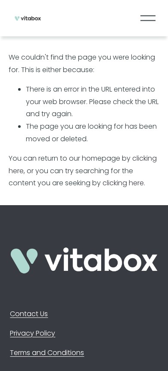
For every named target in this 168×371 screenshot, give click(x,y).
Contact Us (29, 314)
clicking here (123, 183)
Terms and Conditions (47, 353)
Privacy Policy (32, 333)
